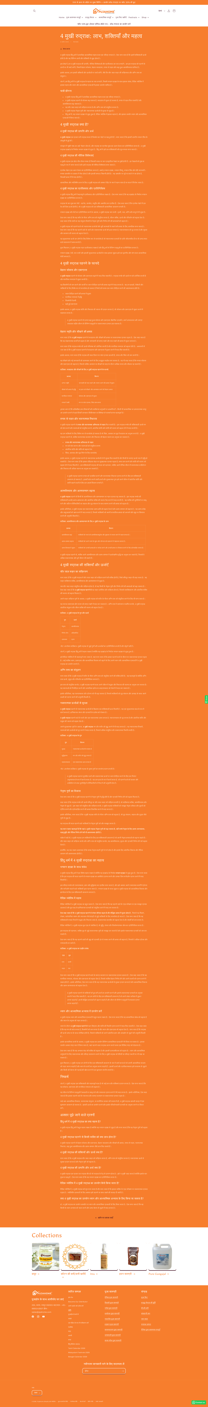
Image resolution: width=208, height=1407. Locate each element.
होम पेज (70, 1297)
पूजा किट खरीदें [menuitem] (121, 17)
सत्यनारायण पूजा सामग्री (114, 1330)
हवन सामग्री (125, 1274)
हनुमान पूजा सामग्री (112, 1324)
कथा (69, 1340)
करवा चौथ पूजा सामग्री (113, 1340)
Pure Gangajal (157, 1274)
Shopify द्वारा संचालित (50, 1401)
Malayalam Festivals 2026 (79, 1352)
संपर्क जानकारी (99, 1401)
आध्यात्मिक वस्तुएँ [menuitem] (105, 17)
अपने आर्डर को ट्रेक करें (76, 1306)
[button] (34, 10)
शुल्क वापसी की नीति (63, 1401)
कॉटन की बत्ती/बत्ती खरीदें (73, 1274)
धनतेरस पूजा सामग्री (112, 1313)
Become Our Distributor (78, 1302)
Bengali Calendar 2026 (77, 1357)
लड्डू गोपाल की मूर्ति (148, 1303)
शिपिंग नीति (90, 1401)
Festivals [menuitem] (133, 17)
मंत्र (69, 1331)
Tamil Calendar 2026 (76, 1348)
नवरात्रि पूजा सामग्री (112, 1319)
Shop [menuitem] (144, 17)
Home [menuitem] (61, 17)
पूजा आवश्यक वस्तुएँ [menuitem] (73, 17)
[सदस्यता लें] (122, 1371)
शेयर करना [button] (66, 49)
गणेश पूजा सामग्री (111, 1308)
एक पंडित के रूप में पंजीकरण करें (78, 1323)
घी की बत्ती (145, 1308)
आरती (70, 1335)
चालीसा (70, 1327)
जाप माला (144, 1319)
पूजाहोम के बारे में (73, 1314)
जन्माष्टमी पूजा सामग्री (113, 1335)
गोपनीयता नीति (73, 1401)
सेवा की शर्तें (82, 1401)
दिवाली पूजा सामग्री (112, 1303)
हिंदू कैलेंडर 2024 (74, 1344)
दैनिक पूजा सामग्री (111, 1297)
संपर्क (70, 1319)
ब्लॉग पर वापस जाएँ (105, 1218)
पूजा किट (144, 1297)
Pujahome (40, 1401)
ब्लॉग (69, 1310)
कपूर (34, 1274)
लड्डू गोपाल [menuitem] (89, 17)
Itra (92, 1274)
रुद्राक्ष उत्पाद (146, 1324)
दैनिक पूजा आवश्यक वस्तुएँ (150, 1330)
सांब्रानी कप (145, 1313)
